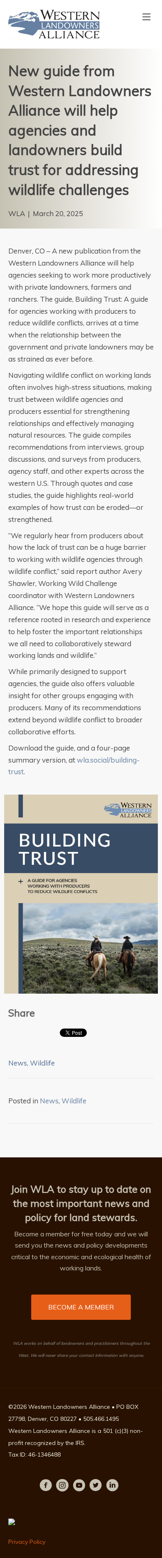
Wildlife (42, 1062)
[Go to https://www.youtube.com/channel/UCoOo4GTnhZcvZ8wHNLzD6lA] (79, 1486)
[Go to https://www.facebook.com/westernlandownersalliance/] (45, 1486)
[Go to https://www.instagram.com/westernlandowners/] (62, 1486)
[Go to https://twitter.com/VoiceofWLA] (95, 1486)
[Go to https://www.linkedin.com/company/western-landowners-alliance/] (112, 1486)
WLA (16, 213)
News (17, 1062)
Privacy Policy (26, 1542)
